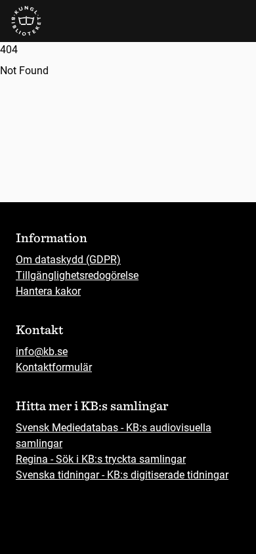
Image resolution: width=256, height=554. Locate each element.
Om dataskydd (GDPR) (68, 259)
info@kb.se (42, 351)
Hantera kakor (48, 291)
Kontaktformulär (54, 367)
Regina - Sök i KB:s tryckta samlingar (101, 459)
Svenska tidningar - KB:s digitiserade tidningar (122, 475)
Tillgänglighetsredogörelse (77, 275)
